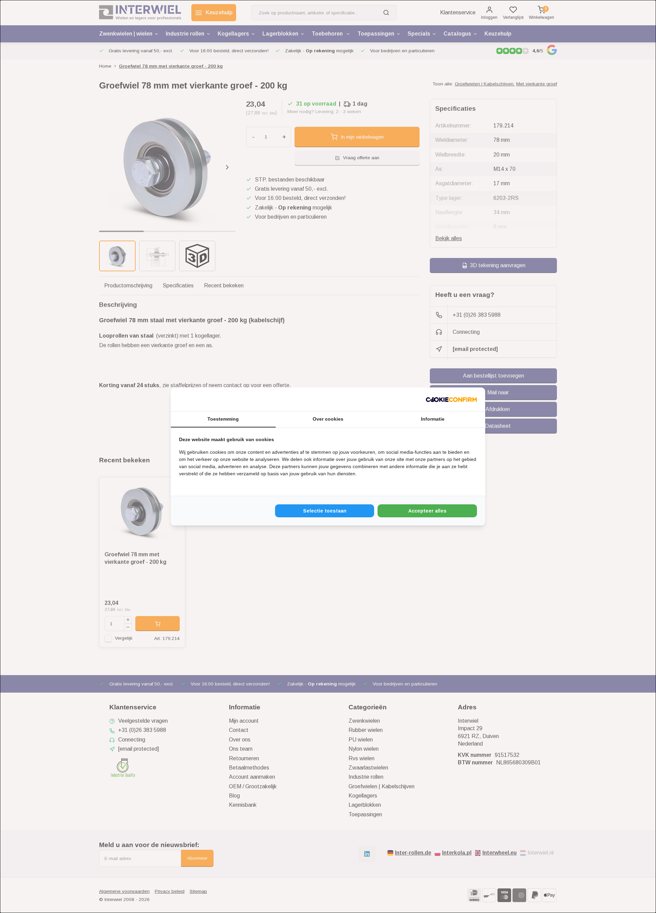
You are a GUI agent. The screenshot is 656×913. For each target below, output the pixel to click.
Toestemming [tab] (223, 419)
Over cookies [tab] (328, 419)
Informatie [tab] (433, 419)
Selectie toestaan (324, 511)
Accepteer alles (427, 511)
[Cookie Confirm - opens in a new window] (451, 399)
